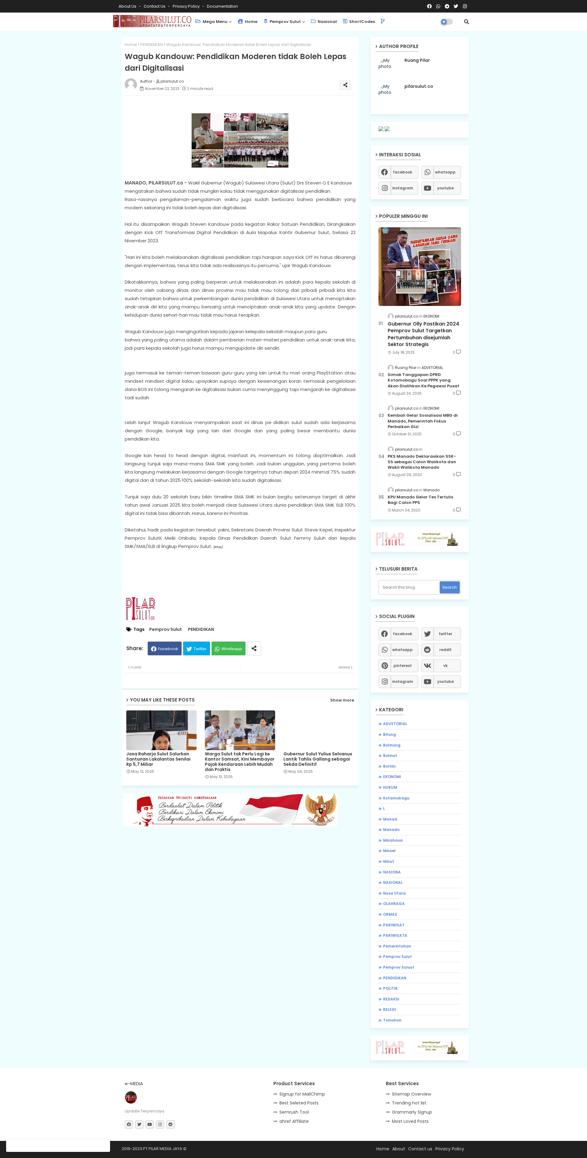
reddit (445, 649)
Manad (390, 819)
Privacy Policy (187, 6)
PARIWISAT (393, 925)
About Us (128, 6)
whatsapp (445, 172)
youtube (445, 188)
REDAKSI (391, 999)
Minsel (389, 850)
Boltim (389, 766)
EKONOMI (392, 776)
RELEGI (389, 1009)
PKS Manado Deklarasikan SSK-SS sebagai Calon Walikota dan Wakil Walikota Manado (422, 462)
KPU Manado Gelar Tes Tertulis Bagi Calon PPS (420, 499)
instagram (402, 188)
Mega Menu (214, 21)
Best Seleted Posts (299, 1103)
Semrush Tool (294, 1112)
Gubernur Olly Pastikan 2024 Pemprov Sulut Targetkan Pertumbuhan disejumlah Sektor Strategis (423, 334)
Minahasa (393, 840)
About (398, 1149)
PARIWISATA (395, 935)
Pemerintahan (397, 946)
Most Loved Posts (410, 1121)
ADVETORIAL (395, 723)
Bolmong (392, 745)
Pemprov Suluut (398, 967)
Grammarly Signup (412, 1112)
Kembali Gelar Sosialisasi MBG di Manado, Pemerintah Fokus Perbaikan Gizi (423, 421)
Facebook (168, 649)
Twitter (200, 649)
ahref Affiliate (294, 1121)
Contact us (155, 6)
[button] (466, 22)
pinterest (402, 665)
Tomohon (392, 1020)
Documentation (222, 6)
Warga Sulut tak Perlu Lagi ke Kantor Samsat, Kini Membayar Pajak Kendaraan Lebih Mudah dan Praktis (240, 761)
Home (250, 21)
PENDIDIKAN (151, 44)
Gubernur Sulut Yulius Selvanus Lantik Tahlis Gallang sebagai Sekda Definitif (317, 759)
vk (445, 665)
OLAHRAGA (394, 903)
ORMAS (390, 914)
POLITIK (390, 988)
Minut (388, 861)
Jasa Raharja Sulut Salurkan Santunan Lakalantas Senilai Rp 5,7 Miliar (158, 759)
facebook (402, 172)
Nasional (327, 21)
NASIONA (392, 872)
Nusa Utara (394, 893)
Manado (391, 829)
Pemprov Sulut (285, 21)
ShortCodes (361, 21)
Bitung (389, 734)
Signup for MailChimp (302, 1094)
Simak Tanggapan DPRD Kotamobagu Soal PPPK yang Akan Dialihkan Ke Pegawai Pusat (423, 380)
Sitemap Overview (411, 1094)
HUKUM (390, 787)
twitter (445, 633)
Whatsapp (231, 649)
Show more (342, 700)
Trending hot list (409, 1103)
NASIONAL (393, 882)
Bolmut (390, 755)
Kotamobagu (396, 798)
